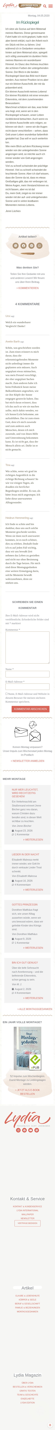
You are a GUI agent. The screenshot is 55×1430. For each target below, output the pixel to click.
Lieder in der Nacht (25, 854)
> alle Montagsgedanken (34, 1009)
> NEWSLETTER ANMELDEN (27, 761)
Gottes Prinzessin (25, 904)
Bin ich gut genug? (25, 962)
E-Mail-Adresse (15, 681)
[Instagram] (18, 1130)
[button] (45, 6)
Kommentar (13, 629)
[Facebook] (24, 1130)
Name (10, 669)
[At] (36, 1130)
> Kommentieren (27, 288)
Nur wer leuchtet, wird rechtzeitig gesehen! (25, 793)
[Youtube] (30, 1130)
